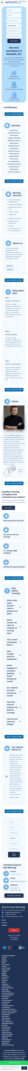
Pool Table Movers (14, 161)
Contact (4, 923)
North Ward (5, 1016)
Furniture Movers (14, 167)
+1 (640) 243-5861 (9, 464)
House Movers (14, 148)
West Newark (6, 1041)
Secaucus (5, 981)
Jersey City (5, 977)
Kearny (4, 959)
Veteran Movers (14, 154)
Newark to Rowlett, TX (8, 1013)
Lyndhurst (5, 984)
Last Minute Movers (14, 133)
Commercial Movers (14, 172)
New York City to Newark (9, 1011)
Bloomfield (5, 989)
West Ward (5, 1043)
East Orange (5, 964)
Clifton (4, 982)
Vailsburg (5, 1038)
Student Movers (14, 156)
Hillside (4, 973)
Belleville (4, 961)
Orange (4, 966)
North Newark (6, 1014)
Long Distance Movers (14, 164)
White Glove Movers (14, 141)
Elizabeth (4, 975)
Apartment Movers (14, 151)
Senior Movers (14, 143)
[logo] (11, 2)
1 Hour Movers (14, 135)
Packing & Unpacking (14, 138)
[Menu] (2, 2)
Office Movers (14, 169)
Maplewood (5, 970)
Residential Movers (14, 146)
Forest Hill (5, 998)
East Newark (5, 997)
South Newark (6, 1029)
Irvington (4, 972)
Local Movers (14, 130)
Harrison (4, 957)
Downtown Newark (7, 995)
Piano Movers (14, 159)
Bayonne (4, 979)
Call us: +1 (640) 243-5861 (14, 114)
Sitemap (4, 925)
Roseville (4, 1025)
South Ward (5, 1031)
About (4, 920)
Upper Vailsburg (7, 1036)
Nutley (4, 963)
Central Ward (6, 991)
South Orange (6, 968)
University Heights (7, 1034)
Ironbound (5, 1004)
